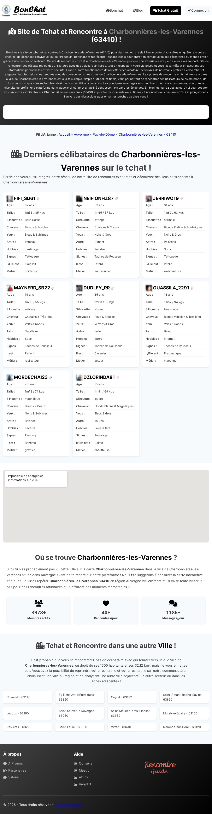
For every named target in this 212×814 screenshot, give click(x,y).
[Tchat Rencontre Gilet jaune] (117, 377)
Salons (13, 777)
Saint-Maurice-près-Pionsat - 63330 (131, 713)
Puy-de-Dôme (104, 134)
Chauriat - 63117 (18, 697)
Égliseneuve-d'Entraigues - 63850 (77, 697)
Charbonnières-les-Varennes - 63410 (147, 134)
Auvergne (81, 134)
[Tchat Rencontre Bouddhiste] (38, 198)
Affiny (83, 777)
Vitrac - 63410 (121, 727)
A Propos (15, 763)
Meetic (84, 770)
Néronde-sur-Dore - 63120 (182, 727)
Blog (139, 10)
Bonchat (116, 10)
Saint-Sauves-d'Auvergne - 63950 (77, 713)
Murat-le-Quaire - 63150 (180, 713)
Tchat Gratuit (167, 10)
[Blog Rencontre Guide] (177, 767)
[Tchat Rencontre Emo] (181, 198)
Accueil (64, 134)
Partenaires (17, 770)
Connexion (200, 10)
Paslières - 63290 (19, 727)
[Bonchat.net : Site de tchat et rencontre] (25, 10)
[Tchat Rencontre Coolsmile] (192, 287)
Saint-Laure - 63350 (73, 727)
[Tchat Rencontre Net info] (50, 377)
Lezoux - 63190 (18, 713)
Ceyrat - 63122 (121, 697)
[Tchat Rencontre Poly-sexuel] (52, 287)
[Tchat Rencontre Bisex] (116, 198)
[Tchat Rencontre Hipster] (112, 287)
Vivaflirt (85, 784)
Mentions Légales (68, 805)
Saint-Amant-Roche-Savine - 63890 (183, 697)
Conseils (85, 763)
